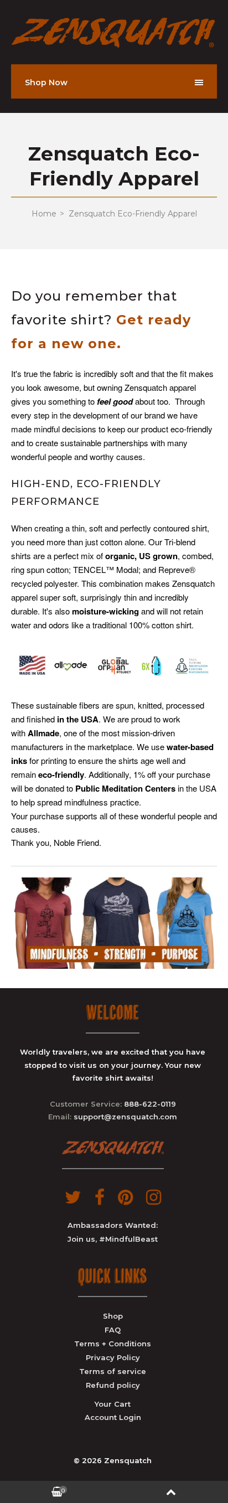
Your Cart (113, 1403)
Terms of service (112, 1371)
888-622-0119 (150, 1103)
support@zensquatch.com (125, 1116)
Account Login (113, 1417)
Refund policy (113, 1385)
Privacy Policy (113, 1357)
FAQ (113, 1329)
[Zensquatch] (114, 45)
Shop (113, 1315)
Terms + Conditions (112, 1343)
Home (44, 214)
